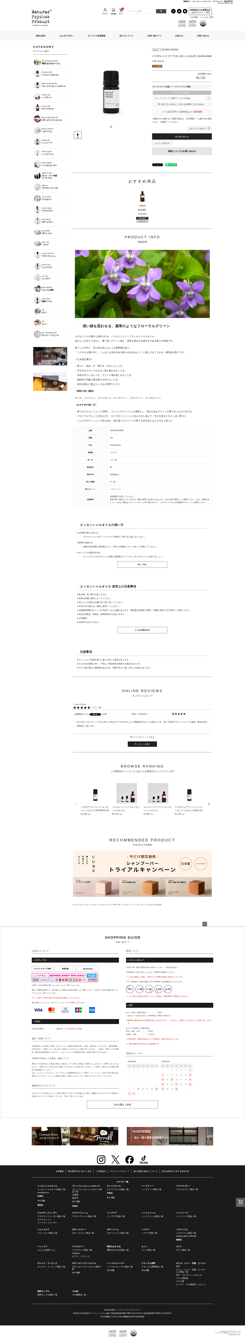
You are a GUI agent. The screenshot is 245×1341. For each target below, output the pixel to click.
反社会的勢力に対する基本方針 (175, 1171)
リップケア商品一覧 (116, 1216)
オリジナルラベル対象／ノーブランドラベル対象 (172, 87)
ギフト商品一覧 (183, 1250)
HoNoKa (76, 1253)
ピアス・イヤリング (81, 1256)
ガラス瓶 (180, 1281)
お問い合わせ (203, 36)
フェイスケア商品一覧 (47, 1233)
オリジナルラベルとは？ (181, 93)
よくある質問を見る (142, 630)
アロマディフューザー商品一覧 (51, 1216)
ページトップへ (204, 924)
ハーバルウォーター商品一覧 (120, 1267)
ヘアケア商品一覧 (149, 1233)
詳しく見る (142, 564)
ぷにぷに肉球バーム (46, 1250)
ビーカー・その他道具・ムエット (191, 1284)
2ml (119, 905)
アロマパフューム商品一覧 (84, 1216)
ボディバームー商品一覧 (118, 1233)
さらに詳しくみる (122, 1104)
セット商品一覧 (148, 1250)
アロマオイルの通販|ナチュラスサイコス (228, 1333)
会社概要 (194, 17)
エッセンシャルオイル (98, 905)
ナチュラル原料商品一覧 (152, 1267)
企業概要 (60, 1171)
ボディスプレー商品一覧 (83, 1233)
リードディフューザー (47, 1223)
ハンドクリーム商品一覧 (152, 1216)
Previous (76, 805)
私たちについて (126, 36)
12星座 (75, 1195)
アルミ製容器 (182, 1278)
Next (209, 804)
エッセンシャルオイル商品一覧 (51, 1189)
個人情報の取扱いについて (146, 1171)
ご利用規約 (101, 1171)
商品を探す (41, 36)
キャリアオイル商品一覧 (118, 1189)
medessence (43, 1192)
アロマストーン (44, 1219)
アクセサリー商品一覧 (82, 1250)
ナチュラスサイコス (80, 905)
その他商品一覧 (79, 1295)
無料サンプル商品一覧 (47, 1295)
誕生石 (75, 1198)
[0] (121, 11)
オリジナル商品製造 (97, 36)
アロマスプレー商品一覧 (187, 1189)
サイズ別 (112, 905)
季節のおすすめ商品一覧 (118, 1250)
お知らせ (179, 36)
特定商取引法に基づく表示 (80, 1171)
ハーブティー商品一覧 (151, 1189)
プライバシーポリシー (120, 1171)
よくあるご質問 (207, 17)
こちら (61, 985)
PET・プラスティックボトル (189, 1275)
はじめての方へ (67, 36)
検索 (161, 11)
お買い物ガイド (154, 36)
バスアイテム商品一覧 (186, 1233)
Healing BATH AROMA (186, 1236)
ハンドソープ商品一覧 (186, 1216)
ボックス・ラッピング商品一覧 (51, 1267)
